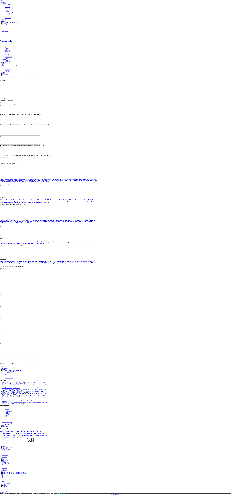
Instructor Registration (6, 465)
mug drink (22, 435)
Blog (3, 20)
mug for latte (29, 435)
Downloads (7, 27)
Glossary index (5, 460)
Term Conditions (5, 477)
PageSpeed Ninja (118, 494)
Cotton (16, 433)
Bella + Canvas (4, 431)
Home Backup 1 (5, 462)
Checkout (4, 452)
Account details (8, 25)
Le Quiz (1, 158)
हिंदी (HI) (6, 9)
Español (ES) (7, 7)
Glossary (4, 15)
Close (1, 0)
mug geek (36, 435)
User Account (5, 482)
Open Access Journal (9, 378)
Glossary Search (8, 18)
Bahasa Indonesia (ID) (9, 12)
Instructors (4, 466)
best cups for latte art (13, 431)
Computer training (8, 411)
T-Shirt (11, 437)
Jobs (5, 417)
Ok (58, 493)
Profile (3, 474)
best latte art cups (25, 431)
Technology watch (5, 376)
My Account (4, 24)
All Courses (4, 448)
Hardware (7, 414)
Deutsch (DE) (7, 6)
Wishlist (3, 484)
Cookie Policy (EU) (6, 456)
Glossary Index (8, 17)
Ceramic (3, 433)
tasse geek (15, 437)
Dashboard (4, 457)
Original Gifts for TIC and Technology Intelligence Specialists (14, 473)
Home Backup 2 (5, 463)
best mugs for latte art (36, 431)
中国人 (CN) (7, 4)
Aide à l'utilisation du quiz (7, 447)
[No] (67, 493)
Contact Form (5, 455)
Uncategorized (5, 426)
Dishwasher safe (23, 433)
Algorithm (7, 409)
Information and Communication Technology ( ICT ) (12, 370)
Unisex (20, 437)
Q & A (6, 418)
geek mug (32, 433)
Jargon (6, 416)
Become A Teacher (6, 449)
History (6, 415)
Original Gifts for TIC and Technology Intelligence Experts (13, 472)
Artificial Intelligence (9, 410)
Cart (3, 451)
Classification (7, 372)
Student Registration (6, 476)
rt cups (4, 437)
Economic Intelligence (9, 423)
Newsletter (4, 471)
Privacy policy (64, 493)
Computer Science (5, 407)
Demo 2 (3, 458)
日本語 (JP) (7, 11)
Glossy (37, 433)
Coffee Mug (10, 433)
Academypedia (6, 41)
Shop (3, 475)
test (3, 425)
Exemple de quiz (3, 161)
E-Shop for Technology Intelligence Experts (10, 22)
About (3, 28)
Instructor (4, 464)
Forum (3, 30)
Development (7, 413)
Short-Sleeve (7, 437)
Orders (3, 21)
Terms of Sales (5, 478)
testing (5, 176)
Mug (17, 435)
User (3, 481)
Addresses (7, 26)
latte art (42, 433)
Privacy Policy (5, 486)
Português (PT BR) (8, 13)
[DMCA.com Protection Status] (30, 441)
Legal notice (4, 468)
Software (6, 419)
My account (4, 470)
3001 (1, 431)
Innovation (7, 424)
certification (2, 197)
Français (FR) (7, 8)
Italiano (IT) (7, 10)
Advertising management (9, 371)
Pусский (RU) (7, 14)
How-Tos (4, 19)
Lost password (5, 31)
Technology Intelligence (7, 422)
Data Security (7, 412)
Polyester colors (41, 435)
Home (3, 2)
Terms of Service (5, 479)
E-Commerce (4, 23)
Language (4, 3)
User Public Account (6, 483)
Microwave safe (9, 435)
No (60, 493)
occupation (2, 176)
